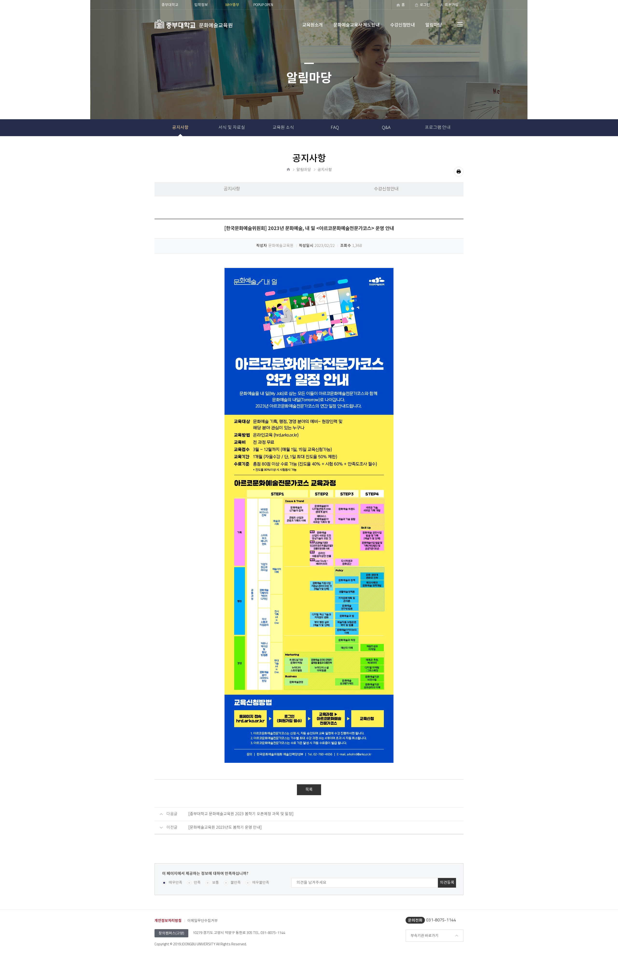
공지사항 (180, 127)
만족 (197, 883)
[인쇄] (459, 171)
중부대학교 (170, 4)
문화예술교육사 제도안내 (356, 24)
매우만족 (175, 883)
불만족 (236, 883)
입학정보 (201, 4)
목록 (309, 789)
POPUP (263, 4)
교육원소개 (312, 24)
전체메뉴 (449, 24)
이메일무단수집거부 (202, 920)
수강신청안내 (402, 24)
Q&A (386, 127)
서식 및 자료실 (231, 127)
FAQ (335, 127)
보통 (215, 883)
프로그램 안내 (437, 127)
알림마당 (433, 24)
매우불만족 (260, 883)
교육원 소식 (283, 127)
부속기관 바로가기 (424, 935)
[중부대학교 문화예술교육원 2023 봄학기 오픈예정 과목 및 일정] (241, 814)
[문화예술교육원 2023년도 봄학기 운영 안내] (225, 828)
